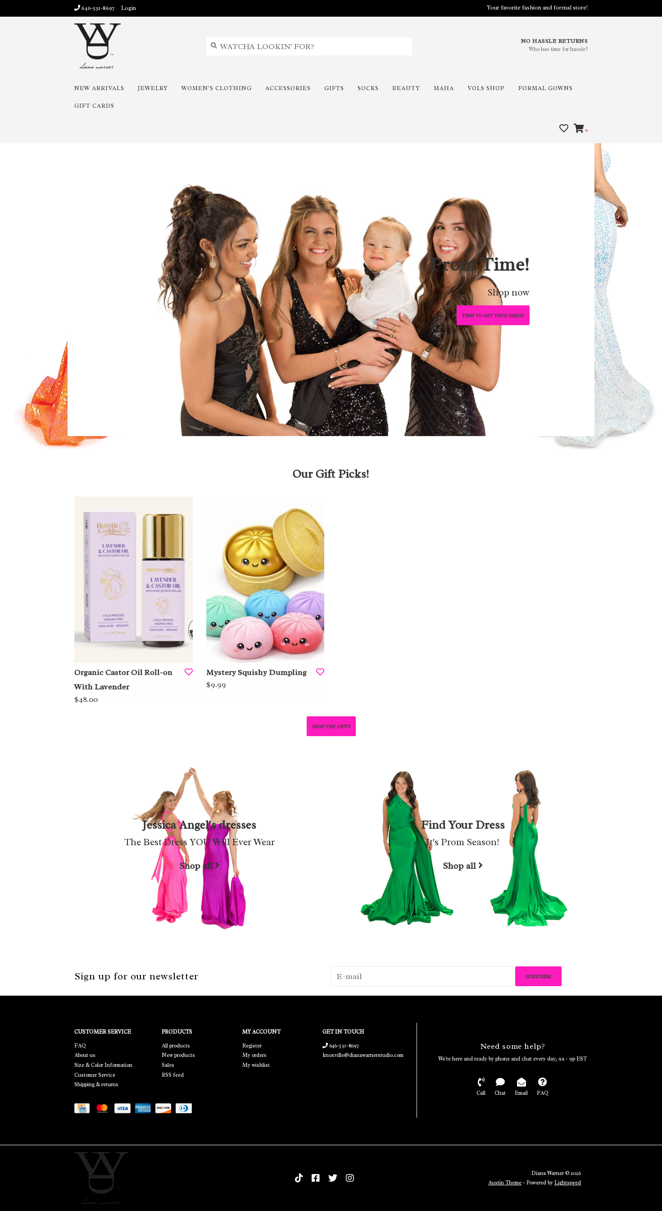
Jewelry (153, 88)
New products (178, 1055)
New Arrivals (99, 88)
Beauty (406, 88)
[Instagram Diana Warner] (350, 1178)
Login (128, 8)
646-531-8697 (343, 1045)
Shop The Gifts (331, 726)
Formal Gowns (545, 88)
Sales (168, 1065)
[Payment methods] (84, 1109)
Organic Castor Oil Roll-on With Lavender (123, 679)
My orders (254, 1055)
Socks (368, 88)
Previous (96, 291)
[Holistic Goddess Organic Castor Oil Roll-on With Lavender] (133, 579)
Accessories (288, 88)
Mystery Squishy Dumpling (256, 672)
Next (565, 291)
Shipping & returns (96, 1084)
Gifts (334, 88)
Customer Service (94, 1075)
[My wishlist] (563, 129)
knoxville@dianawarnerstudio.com (363, 1055)
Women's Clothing (216, 88)
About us (84, 1055)
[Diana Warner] (133, 45)
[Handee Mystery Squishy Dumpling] (265, 579)
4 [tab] (573, 424)
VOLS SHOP (486, 88)
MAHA (444, 88)
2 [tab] (522, 424)
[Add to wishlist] (189, 672)
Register (252, 1045)
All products (176, 1045)
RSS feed (173, 1075)
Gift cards (94, 105)
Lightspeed (567, 1182)
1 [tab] (497, 424)
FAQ (80, 1045)
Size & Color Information (103, 1065)
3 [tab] (547, 424)
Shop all (196, 866)
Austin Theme (504, 1182)
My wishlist (256, 1065)
